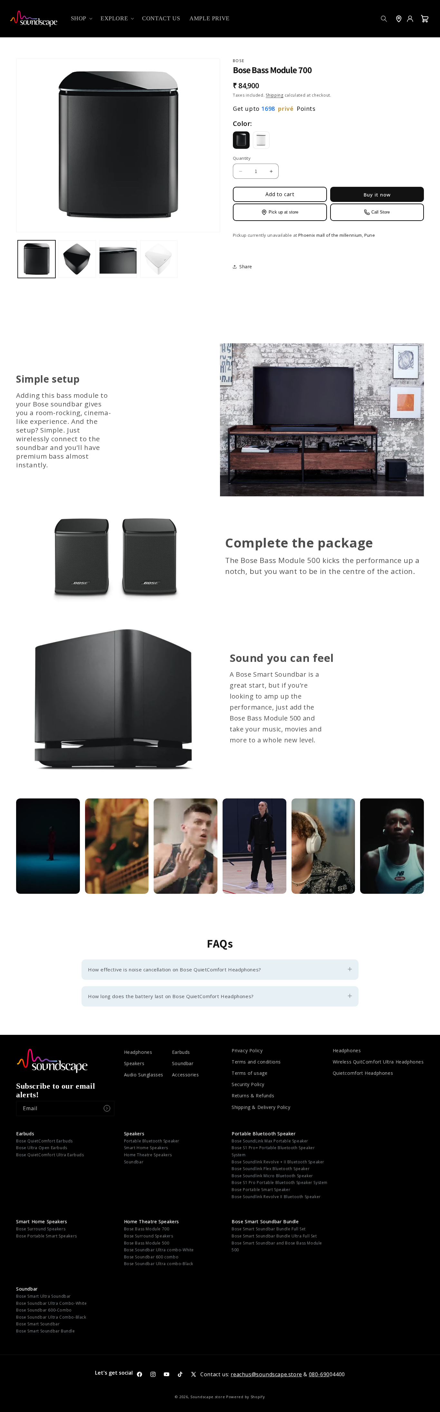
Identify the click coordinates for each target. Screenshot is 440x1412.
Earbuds (181, 1052)
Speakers (134, 1063)
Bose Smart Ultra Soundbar (43, 1296)
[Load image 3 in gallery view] (118, 259)
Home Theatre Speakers (148, 1155)
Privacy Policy (247, 1050)
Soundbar (183, 1063)
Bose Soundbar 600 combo (151, 1257)
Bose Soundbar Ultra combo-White (159, 1250)
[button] (81, 18)
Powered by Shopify (245, 1396)
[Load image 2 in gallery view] (77, 259)
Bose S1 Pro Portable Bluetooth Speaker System (280, 1182)
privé (285, 109)
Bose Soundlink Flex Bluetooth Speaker (271, 1168)
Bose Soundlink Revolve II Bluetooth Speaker (276, 1196)
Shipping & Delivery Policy (261, 1107)
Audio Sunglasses (144, 1075)
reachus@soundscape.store (266, 1374)
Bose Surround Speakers (40, 1229)
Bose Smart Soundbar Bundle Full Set (269, 1229)
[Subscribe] (107, 1108)
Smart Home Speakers (146, 1147)
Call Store (380, 212)
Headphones (138, 1052)
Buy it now (377, 194)
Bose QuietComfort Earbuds (44, 1141)
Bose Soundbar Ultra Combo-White (51, 1303)
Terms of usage (249, 1073)
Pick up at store (283, 212)
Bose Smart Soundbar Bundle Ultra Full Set (274, 1236)
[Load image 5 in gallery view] (159, 259)
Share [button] (245, 267)
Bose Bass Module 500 (146, 1243)
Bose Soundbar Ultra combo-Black (159, 1263)
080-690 (319, 1374)
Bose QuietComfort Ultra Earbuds (50, 1155)
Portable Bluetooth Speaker (152, 1141)
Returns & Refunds (253, 1095)
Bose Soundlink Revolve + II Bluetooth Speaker (278, 1162)
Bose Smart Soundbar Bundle (265, 1221)
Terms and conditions (256, 1062)
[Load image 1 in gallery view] (36, 259)
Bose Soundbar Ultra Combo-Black (51, 1317)
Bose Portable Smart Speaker (261, 1189)
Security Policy (248, 1084)
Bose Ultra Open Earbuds (41, 1147)
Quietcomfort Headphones (363, 1073)
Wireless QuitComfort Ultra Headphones (378, 1062)
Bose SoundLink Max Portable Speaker (270, 1141)
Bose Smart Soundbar (38, 1324)
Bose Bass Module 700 (146, 1229)
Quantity (242, 158)
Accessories (185, 1075)
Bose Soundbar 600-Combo (44, 1310)
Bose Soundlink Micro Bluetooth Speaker (272, 1175)
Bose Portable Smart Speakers (46, 1236)
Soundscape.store (207, 1396)
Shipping (274, 95)
